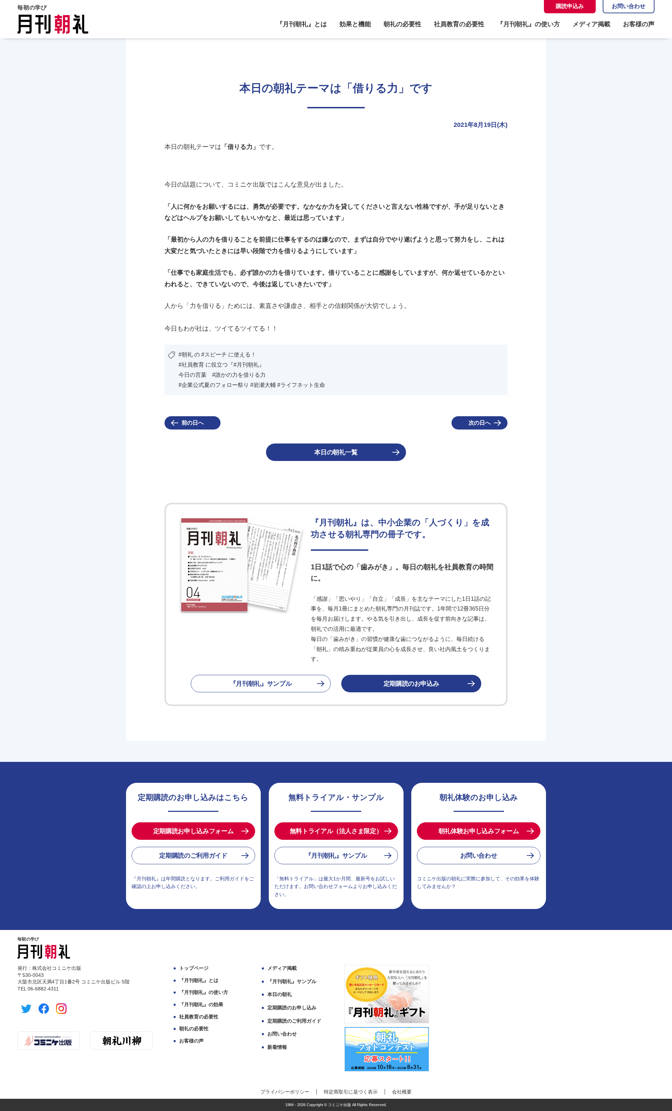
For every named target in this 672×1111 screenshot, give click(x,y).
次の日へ (480, 423)
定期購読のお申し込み (291, 1007)
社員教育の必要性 (459, 24)
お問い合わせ (628, 6)
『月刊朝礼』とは (301, 24)
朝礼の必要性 (402, 24)
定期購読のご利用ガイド (193, 855)
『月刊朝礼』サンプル (261, 683)
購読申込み (570, 6)
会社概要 (402, 1092)
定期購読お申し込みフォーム (193, 831)
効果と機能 (355, 24)
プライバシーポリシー (284, 1092)
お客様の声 (638, 24)
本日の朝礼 (279, 994)
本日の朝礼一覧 (335, 452)
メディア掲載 (591, 24)
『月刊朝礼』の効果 (201, 1004)
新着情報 (277, 1047)
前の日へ (193, 423)
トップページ (194, 968)
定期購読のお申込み (411, 683)
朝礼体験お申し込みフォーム (479, 831)
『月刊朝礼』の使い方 (528, 24)
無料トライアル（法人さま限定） (336, 831)
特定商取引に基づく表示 (351, 1092)
